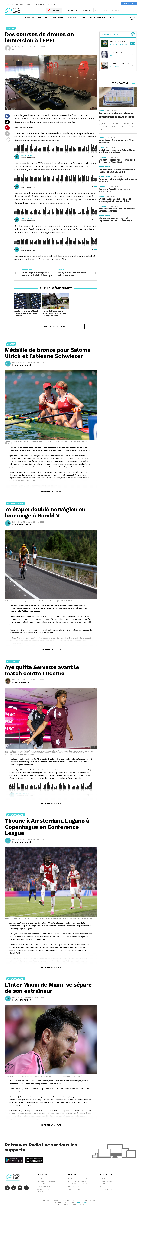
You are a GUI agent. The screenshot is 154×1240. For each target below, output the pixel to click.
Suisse (102, 1184)
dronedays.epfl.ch (83, 256)
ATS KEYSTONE (21, 365)
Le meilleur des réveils (77, 1178)
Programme (71, 10)
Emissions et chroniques (46, 1181)
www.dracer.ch (29, 259)
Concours (71, 18)
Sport (102, 1186)
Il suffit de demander (77, 1181)
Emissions (29, 18)
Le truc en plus (106, 1189)
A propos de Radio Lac (45, 1186)
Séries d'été (57, 18)
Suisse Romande (106, 1181)
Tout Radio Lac (74, 1189)
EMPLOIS (40, 1192)
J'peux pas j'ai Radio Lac (77, 1184)
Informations (73, 1186)
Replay (87, 10)
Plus (112, 18)
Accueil (39, 1178)
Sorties (83, 18)
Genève (103, 1178)
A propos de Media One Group (44, 4)
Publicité (9, 4)
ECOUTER (55, 10)
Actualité (42, 18)
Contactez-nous (23, 4)
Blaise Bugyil (20, 682)
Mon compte (129, 4)
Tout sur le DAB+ (98, 18)
